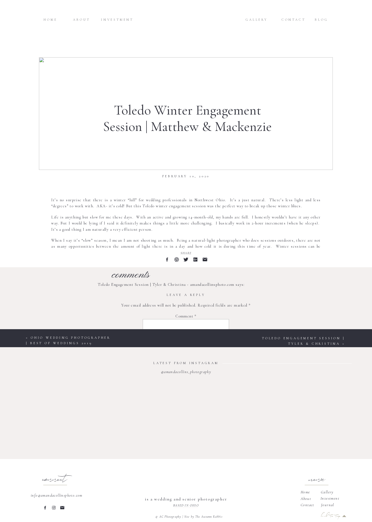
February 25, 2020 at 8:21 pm (124, 290)
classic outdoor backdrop (82, 270)
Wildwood (243, 263)
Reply (103, 322)
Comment (186, 316)
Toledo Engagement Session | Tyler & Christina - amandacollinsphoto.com (166, 284)
